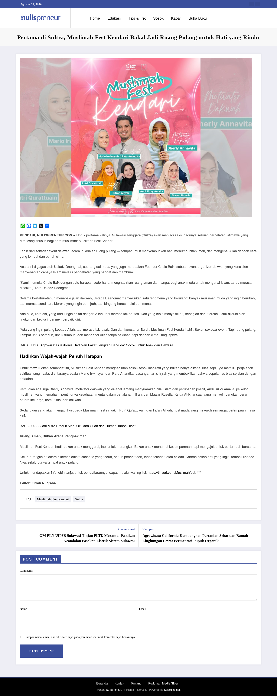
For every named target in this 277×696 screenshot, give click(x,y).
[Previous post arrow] (21, 535)
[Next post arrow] (255, 535)
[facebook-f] (251, 4)
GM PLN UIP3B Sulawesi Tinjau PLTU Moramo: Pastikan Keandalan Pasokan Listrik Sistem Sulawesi (87, 538)
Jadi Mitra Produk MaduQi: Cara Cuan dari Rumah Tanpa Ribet (88, 425)
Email (142, 609)
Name (23, 609)
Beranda (102, 683)
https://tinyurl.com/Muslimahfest (171, 472)
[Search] (232, 18)
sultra (79, 499)
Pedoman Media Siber (163, 683)
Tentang (136, 683)
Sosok (158, 18)
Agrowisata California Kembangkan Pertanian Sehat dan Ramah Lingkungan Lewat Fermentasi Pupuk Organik (195, 538)
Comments (26, 570)
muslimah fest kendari (53, 499)
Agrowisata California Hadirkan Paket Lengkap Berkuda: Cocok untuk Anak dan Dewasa (107, 344)
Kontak (119, 683)
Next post (148, 529)
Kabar (176, 18)
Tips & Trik (137, 18)
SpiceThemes (172, 689)
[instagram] (257, 4)
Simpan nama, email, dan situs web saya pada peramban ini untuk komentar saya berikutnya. (80, 637)
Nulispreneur (113, 689)
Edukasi (114, 18)
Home (95, 18)
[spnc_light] (239, 18)
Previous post (126, 529)
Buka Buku (198, 18)
